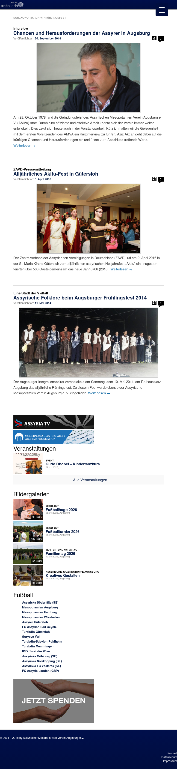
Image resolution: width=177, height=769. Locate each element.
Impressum (170, 761)
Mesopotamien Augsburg (40, 607)
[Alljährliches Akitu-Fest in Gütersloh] (88, 218)
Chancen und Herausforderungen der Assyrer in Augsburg (81, 32)
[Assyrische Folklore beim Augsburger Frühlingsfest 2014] (88, 342)
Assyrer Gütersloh (35, 622)
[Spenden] (53, 701)
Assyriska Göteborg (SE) (39, 656)
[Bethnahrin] (12, 4)
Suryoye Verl (31, 636)
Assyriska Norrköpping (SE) (42, 661)
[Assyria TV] (53, 422)
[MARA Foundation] (53, 437)
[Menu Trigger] (162, 9)
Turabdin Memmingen (37, 646)
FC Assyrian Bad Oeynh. (39, 627)
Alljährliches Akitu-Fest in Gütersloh (55, 173)
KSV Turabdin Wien (36, 651)
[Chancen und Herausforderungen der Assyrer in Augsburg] (88, 78)
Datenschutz (169, 757)
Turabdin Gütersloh (36, 631)
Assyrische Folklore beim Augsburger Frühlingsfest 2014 (80, 297)
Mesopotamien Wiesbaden (41, 617)
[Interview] (154, 38)
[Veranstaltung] (154, 179)
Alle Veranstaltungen (90, 479)
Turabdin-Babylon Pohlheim (42, 641)
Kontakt (172, 753)
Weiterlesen (24, 145)
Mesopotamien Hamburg (39, 612)
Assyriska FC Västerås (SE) (41, 666)
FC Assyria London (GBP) (40, 670)
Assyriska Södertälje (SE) (40, 602)
